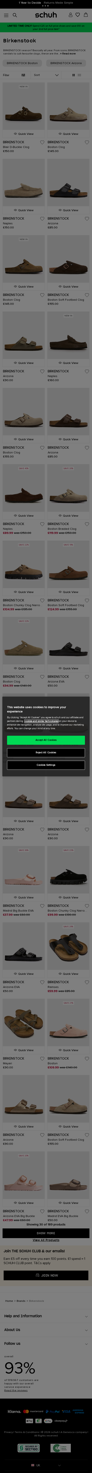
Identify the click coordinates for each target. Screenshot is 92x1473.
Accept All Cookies (46, 740)
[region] (46, 736)
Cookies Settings (46, 765)
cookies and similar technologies (41, 721)
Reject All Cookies (46, 752)
